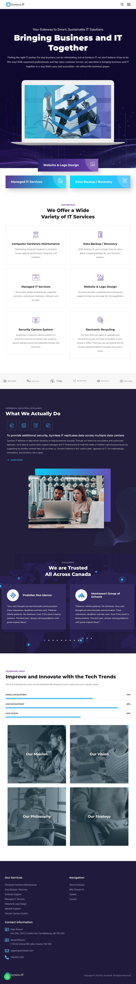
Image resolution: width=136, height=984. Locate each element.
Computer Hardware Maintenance (36, 243)
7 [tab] (70, 640)
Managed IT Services (35, 286)
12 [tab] (91, 638)
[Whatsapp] (7, 976)
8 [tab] (74, 640)
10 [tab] (83, 638)
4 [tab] (57, 640)
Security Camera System (36, 329)
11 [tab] (87, 638)
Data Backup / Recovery (100, 243)
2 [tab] (49, 640)
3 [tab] (53, 640)
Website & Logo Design (100, 286)
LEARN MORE (16, 460)
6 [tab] (66, 640)
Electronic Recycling (100, 329)
